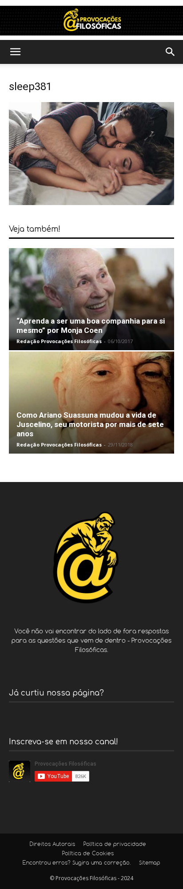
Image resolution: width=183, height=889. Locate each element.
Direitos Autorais (52, 844)
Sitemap (149, 863)
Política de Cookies (88, 854)
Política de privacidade (115, 844)
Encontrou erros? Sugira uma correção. (77, 863)
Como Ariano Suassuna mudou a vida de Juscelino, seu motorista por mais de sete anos (90, 424)
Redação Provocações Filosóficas (59, 341)
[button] (15, 52)
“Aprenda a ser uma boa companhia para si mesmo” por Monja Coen (90, 325)
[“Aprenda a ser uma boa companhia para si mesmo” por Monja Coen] (91, 299)
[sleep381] (91, 202)
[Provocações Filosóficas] (91, 21)
